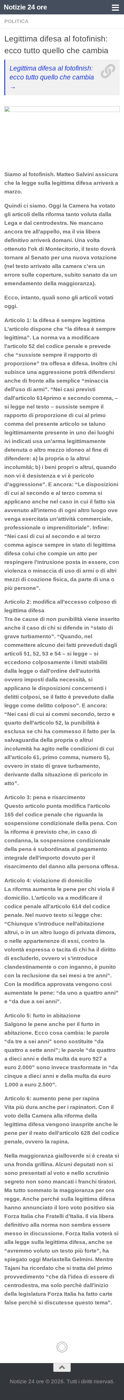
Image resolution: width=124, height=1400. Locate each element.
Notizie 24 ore (25, 7)
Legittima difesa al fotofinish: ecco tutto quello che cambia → (52, 77)
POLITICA (16, 21)
